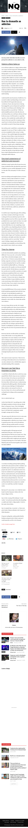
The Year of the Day (21, 605)
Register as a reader (19, 820)
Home (3, 15)
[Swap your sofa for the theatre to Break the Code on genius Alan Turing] (5, 657)
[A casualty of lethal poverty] (18, 558)
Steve (6, 28)
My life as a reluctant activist (17, 755)
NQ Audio (7, 822)
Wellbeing (8, 17)
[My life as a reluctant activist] (5, 757)
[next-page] (5, 663)
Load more (13, 784)
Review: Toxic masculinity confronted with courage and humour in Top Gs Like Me (17, 639)
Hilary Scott (13, 652)
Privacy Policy (20, 822)
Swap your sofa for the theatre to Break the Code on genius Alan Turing (18, 657)
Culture (6, 15)
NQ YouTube (13, 822)
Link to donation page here (8, 524)
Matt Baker (8, 589)
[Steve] (3, 28)
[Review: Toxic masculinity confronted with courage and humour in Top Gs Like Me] (5, 639)
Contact (12, 820)
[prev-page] (3, 663)
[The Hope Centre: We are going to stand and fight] (7, 573)
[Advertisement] (14, 722)
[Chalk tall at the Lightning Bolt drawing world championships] (5, 750)
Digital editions (5, 820)
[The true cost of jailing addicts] (7, 558)
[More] (19, 32)
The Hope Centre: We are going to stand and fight (6, 580)
